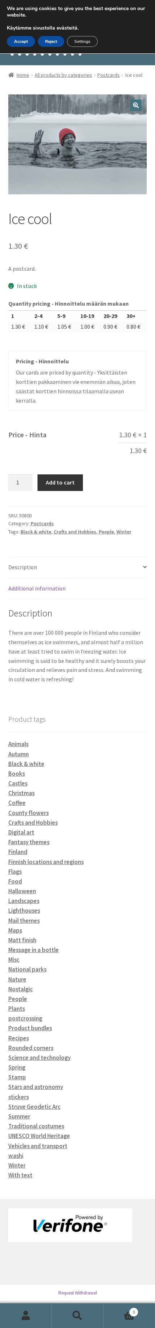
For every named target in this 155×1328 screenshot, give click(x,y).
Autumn (18, 754)
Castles (17, 783)
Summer (19, 1116)
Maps (15, 930)
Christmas (21, 793)
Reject (51, 41)
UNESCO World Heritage (39, 1136)
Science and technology (39, 1058)
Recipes (18, 1038)
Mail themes (24, 921)
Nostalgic (20, 989)
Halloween (22, 891)
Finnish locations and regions (46, 862)
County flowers (28, 813)
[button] (136, 105)
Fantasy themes (28, 842)
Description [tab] (22, 567)
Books (16, 774)
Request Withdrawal (77, 1293)
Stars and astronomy (35, 1087)
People (106, 531)
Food (15, 881)
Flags (15, 872)
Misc (13, 960)
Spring (16, 1067)
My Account (26, 1315)
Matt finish (22, 940)
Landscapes (23, 901)
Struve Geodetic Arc (34, 1107)
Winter (123, 531)
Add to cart (60, 482)
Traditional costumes (36, 1126)
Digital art (21, 832)
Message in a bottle (33, 950)
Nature (17, 979)
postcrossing (25, 1018)
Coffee (17, 803)
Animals (18, 744)
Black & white (36, 531)
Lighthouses (24, 911)
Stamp (17, 1077)
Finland (17, 852)
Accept (21, 41)
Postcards (108, 75)
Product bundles (30, 1028)
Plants (16, 1009)
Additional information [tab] (37, 588)
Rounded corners (30, 1048)
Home (23, 75)
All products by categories (63, 75)
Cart (119, 1309)
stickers (18, 1097)
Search (77, 1315)
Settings (82, 41)
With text (20, 1175)
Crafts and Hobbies (75, 531)
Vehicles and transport (37, 1146)
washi (15, 1156)
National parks (27, 969)
